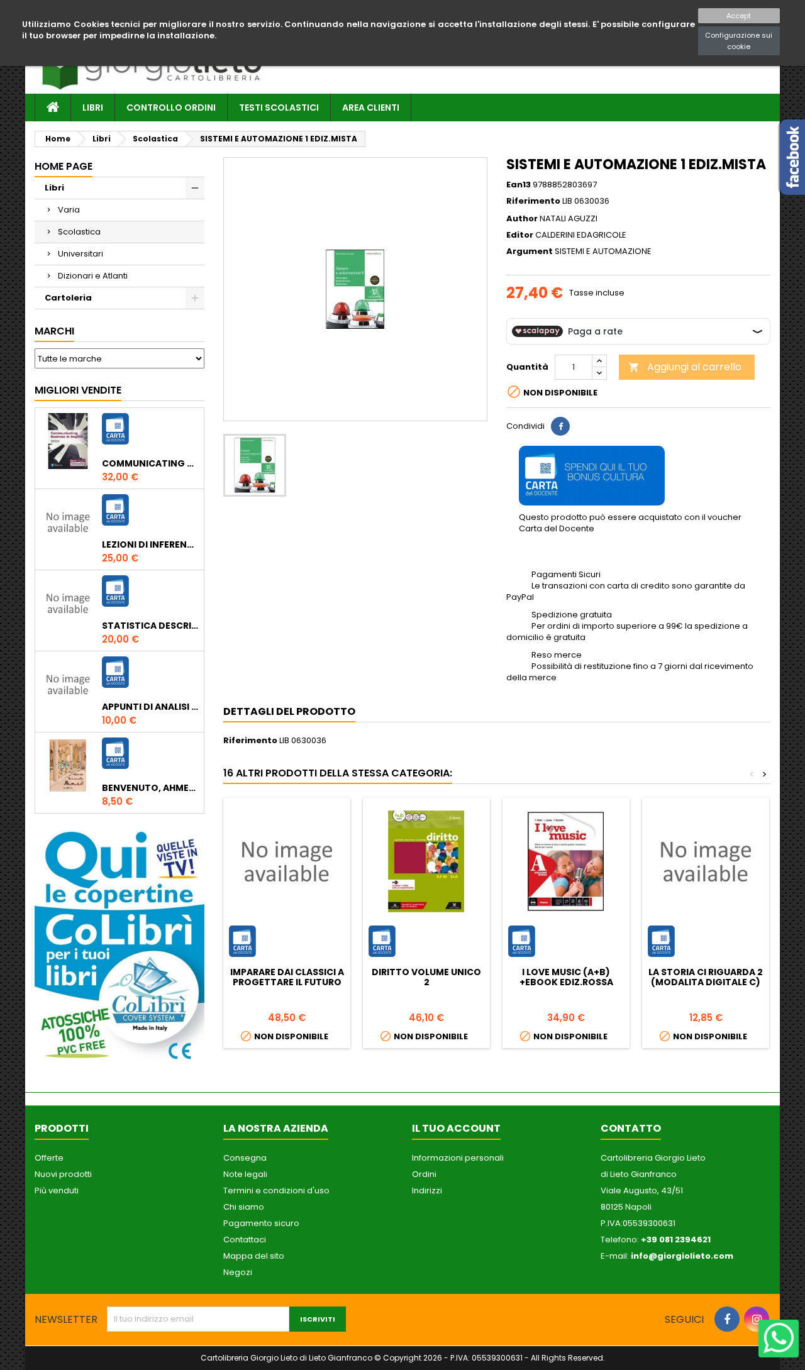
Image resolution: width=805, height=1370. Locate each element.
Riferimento (533, 201)
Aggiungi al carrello (684, 367)
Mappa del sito (253, 1256)
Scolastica (79, 232)
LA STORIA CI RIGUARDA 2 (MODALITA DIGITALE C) (705, 977)
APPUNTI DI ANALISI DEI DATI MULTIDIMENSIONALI (150, 707)
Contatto (631, 1128)
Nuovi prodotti (63, 1174)
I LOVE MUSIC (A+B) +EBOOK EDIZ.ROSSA (566, 977)
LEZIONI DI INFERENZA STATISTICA (150, 544)
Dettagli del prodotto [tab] (289, 711)
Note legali (245, 1174)
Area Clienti (370, 107)
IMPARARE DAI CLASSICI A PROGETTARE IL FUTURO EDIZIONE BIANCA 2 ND (287, 982)
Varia (69, 210)
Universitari (80, 254)
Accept (738, 16)
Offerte (49, 1158)
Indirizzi (427, 1190)
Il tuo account (456, 1128)
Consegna (245, 1158)
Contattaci (244, 1240)
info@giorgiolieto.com (682, 1256)
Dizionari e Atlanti (93, 276)
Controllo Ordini (171, 107)
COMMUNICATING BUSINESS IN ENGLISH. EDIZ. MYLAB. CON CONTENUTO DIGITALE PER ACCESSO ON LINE (150, 463)
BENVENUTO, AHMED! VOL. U (150, 788)
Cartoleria (68, 298)
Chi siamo (243, 1207)
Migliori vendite (78, 390)
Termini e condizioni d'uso (276, 1190)
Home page (63, 166)
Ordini (424, 1174)
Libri (92, 107)
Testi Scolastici (279, 107)
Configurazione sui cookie (738, 41)
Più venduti (57, 1190)
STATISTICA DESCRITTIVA (150, 626)
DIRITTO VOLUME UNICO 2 (426, 977)
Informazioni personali (458, 1158)
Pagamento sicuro (261, 1223)
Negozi (237, 1272)
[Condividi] (560, 426)
